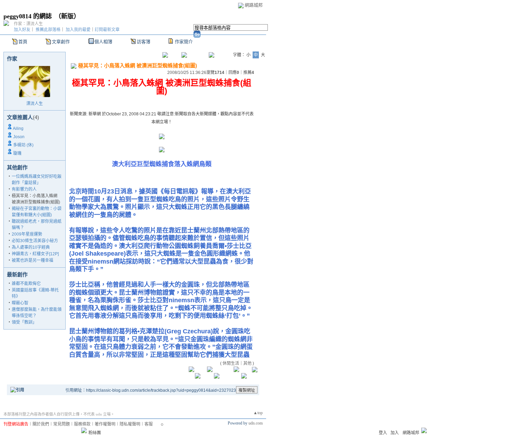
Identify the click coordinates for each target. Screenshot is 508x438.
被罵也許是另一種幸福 (32, 260)
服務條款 (82, 424)
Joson (19, 136)
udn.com (255, 423)
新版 (67, 16)
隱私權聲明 (130, 424)
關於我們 (40, 424)
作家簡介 (184, 41)
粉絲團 (94, 432)
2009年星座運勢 (27, 234)
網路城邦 (254, 5)
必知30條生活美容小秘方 (35, 240)
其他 (247, 363)
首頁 (22, 41)
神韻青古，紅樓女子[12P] (35, 253)
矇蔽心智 (20, 303)
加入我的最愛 (78, 29)
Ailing (18, 128)
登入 (383, 432)
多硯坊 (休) (23, 145)
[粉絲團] (84, 430)
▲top (258, 412)
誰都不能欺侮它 (26, 283)
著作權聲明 (105, 424)
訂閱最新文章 (107, 29)
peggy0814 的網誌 (27, 16)
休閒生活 (231, 363)
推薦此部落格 (48, 29)
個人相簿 (103, 41)
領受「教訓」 (24, 322)
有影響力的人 (24, 189)
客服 (148, 424)
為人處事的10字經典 (31, 247)
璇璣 (17, 153)
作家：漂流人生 (28, 23)
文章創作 (61, 41)
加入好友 (22, 29)
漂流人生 (34, 103)
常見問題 (61, 424)
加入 (395, 432)
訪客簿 (143, 41)
